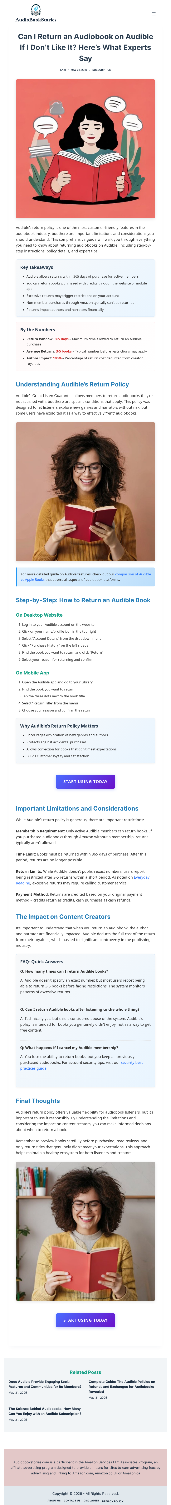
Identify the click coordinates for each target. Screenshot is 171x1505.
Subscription (101, 69)
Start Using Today (85, 781)
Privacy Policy (112, 1501)
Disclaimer (91, 1500)
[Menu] (154, 14)
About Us (54, 1500)
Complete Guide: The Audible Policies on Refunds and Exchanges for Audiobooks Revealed (122, 1387)
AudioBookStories (36, 19)
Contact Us (72, 1500)
